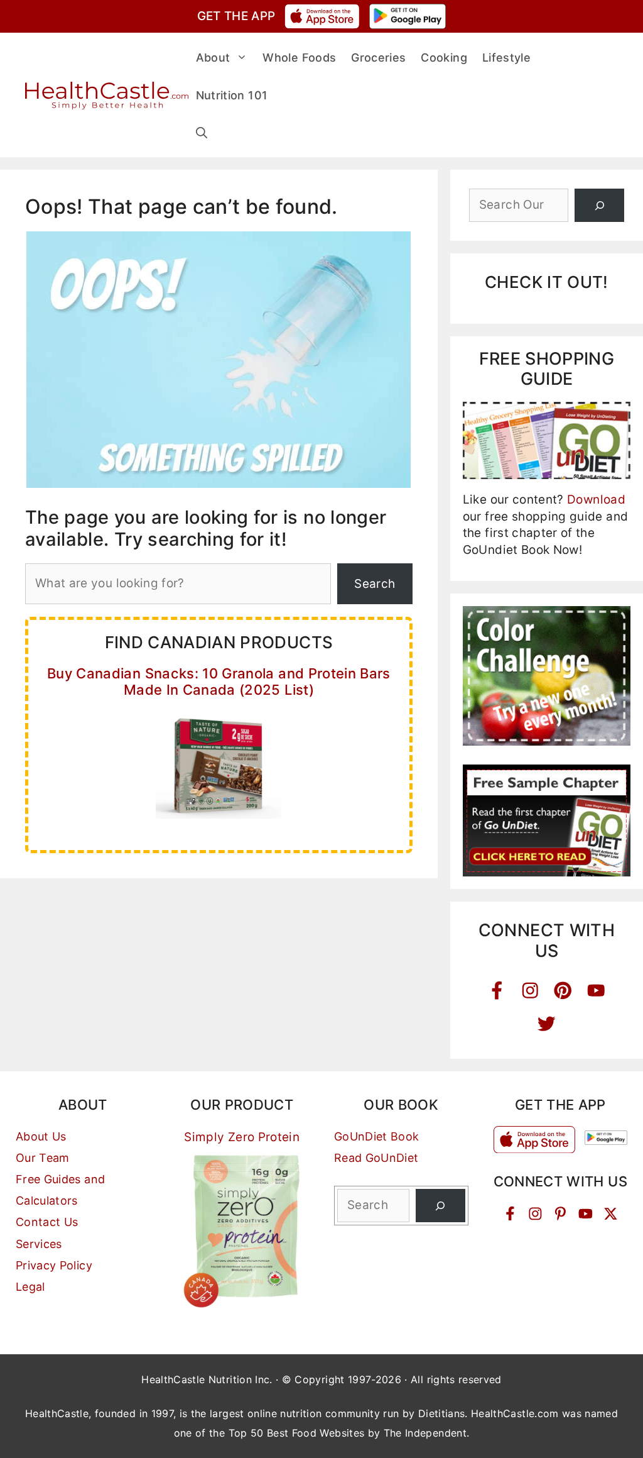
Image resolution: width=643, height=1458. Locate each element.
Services (39, 1244)
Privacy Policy (54, 1265)
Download (596, 499)
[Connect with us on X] (611, 1214)
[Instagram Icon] (530, 990)
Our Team (43, 1157)
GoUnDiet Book (376, 1136)
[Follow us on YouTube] (586, 1214)
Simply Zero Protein (242, 1137)
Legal (30, 1286)
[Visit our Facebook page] (510, 1214)
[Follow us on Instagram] (535, 1214)
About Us (41, 1136)
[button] (201, 133)
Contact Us (47, 1222)
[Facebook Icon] (497, 990)
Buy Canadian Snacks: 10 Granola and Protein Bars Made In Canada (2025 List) (219, 681)
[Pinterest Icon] (563, 990)
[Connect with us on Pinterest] (560, 1214)
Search (374, 584)
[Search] (599, 205)
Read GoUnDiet (376, 1157)
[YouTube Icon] (596, 990)
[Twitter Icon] (546, 1024)
